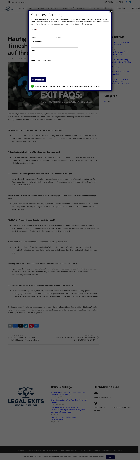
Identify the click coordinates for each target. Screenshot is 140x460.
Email (33, 51)
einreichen (38, 79)
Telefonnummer (38, 41)
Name (34, 30)
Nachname (58, 37)
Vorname (33, 37)
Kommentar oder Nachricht (42, 60)
